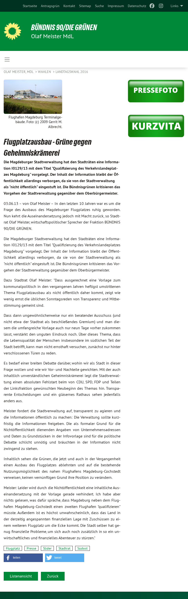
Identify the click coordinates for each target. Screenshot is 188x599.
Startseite (30, 6)
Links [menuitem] (174, 6)
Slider (47, 548)
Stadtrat (64, 548)
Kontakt (69, 6)
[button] (23, 557)
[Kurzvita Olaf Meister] (156, 126)
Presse (31, 548)
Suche (99, 6)
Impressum (116, 6)
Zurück (53, 576)
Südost (82, 548)
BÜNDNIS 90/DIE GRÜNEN (64, 27)
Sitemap (85, 6)
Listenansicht (21, 576)
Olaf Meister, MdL (19, 72)
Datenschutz (137, 6)
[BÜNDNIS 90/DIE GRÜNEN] (12, 31)
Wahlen (45, 72)
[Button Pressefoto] (156, 91)
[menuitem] (30, 6)
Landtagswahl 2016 (72, 72)
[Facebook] (152, 6)
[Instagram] (161, 6)
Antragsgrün (50, 6)
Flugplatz (13, 548)
